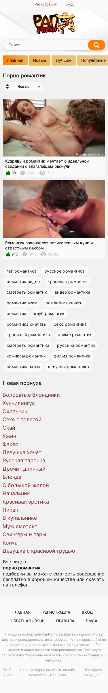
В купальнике (20, 518)
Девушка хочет (22, 452)
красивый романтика (28, 334)
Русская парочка (24, 460)
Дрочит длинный (24, 469)
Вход (69, 4)
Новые (39, 60)
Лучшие (63, 60)
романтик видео (23, 281)
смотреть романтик (27, 292)
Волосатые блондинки (31, 395)
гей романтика (22, 271)
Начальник (16, 493)
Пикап (10, 510)
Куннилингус (19, 403)
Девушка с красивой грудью (39, 551)
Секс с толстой (22, 419)
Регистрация (46, 4)
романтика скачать (26, 324)
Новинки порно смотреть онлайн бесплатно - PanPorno (47, 672)
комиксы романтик (26, 355)
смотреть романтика (28, 345)
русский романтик (76, 345)
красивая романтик (68, 281)
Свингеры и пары (24, 534)
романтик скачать (64, 302)
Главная (15, 60)
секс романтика (70, 324)
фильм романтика (72, 355)
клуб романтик (49, 313)
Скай (9, 428)
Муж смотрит (20, 526)
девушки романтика (68, 366)
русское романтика (64, 271)
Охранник (15, 411)
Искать (96, 45)
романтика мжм (23, 366)
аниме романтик (75, 334)
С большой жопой (26, 485)
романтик (16, 313)
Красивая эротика (26, 502)
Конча (10, 543)
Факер (10, 444)
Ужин (9, 436)
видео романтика (72, 292)
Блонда (12, 477)
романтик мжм (22, 302)
